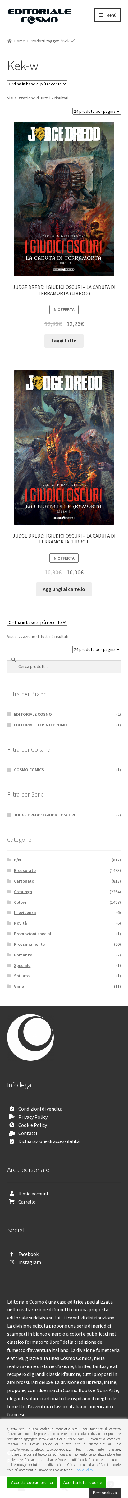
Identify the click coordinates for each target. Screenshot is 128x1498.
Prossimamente (29, 944)
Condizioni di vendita (40, 1109)
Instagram (29, 1262)
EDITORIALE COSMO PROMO (40, 725)
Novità (20, 923)
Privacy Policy (33, 1117)
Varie (19, 986)
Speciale (22, 965)
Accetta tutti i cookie (82, 1482)
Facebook (28, 1254)
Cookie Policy (32, 1125)
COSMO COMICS (29, 770)
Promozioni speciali (33, 933)
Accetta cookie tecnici (32, 1482)
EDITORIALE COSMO (33, 714)
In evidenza (25, 912)
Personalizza (105, 1493)
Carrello (27, 1202)
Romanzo (23, 955)
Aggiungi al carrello (64, 589)
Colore (20, 902)
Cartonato (24, 881)
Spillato (22, 976)
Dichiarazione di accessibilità (49, 1141)
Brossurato (25, 870)
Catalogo (23, 891)
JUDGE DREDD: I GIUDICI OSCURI (44, 815)
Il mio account (33, 1193)
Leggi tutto (64, 340)
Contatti (27, 1133)
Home (19, 41)
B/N (17, 860)
